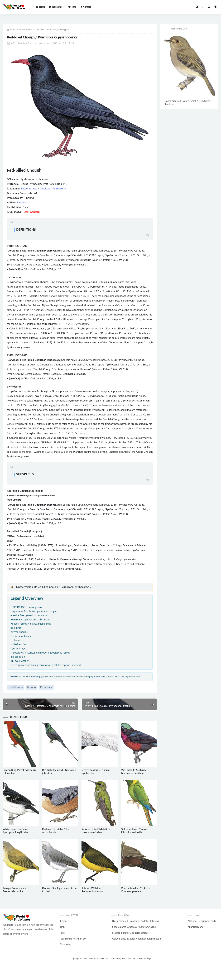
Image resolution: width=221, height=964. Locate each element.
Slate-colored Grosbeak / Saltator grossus (134, 927)
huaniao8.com (195, 927)
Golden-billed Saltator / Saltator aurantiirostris (136, 939)
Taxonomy (65, 944)
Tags (74, 7)
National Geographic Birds (202, 921)
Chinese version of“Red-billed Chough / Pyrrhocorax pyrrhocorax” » (53, 587)
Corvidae (45, 188)
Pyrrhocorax (59, 188)
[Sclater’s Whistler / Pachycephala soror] (99, 862)
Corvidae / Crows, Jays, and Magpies (52, 30)
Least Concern (15, 687)
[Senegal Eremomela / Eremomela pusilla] (21, 862)
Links (62, 927)
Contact (87, 7)
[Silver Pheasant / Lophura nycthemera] (99, 744)
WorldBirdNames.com (99, 958)
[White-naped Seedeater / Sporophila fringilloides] (21, 803)
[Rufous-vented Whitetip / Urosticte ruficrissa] (99, 803)
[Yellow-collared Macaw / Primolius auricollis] (139, 803)
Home (42, 7)
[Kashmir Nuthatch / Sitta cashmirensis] (60, 803)
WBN (13, 43)
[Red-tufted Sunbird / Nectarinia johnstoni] (60, 744)
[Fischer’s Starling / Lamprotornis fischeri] (60, 862)
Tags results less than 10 (73, 939)
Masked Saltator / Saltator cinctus (130, 933)
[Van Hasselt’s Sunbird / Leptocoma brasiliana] (139, 744)
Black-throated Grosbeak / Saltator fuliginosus (136, 921)
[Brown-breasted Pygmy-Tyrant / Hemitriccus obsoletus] (189, 66)
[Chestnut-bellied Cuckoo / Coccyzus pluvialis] (139, 862)
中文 (201, 7)
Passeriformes (25, 30)
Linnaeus (22, 202)
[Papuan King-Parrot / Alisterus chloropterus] (21, 744)
